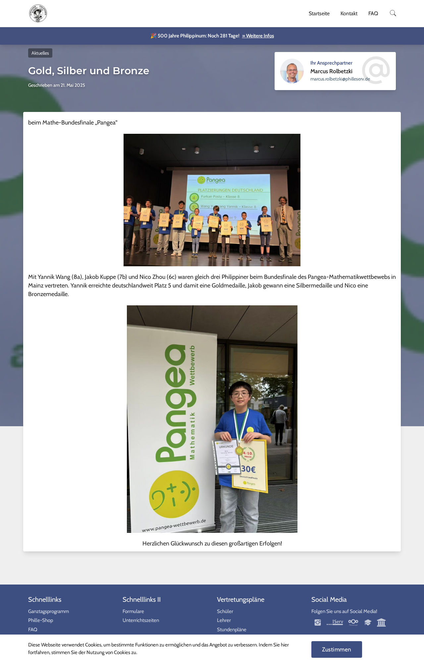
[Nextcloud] (353, 622)
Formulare (133, 611)
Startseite (319, 13)
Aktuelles (40, 53)
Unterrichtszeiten (141, 620)
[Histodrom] (381, 622)
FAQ (373, 13)
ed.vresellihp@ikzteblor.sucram (340, 79)
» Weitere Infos (258, 36)
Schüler (225, 611)
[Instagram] (318, 622)
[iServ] (335, 622)
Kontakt (349, 13)
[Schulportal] (368, 622)
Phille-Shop (40, 620)
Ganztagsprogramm (48, 611)
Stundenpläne (231, 630)
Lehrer (224, 620)
